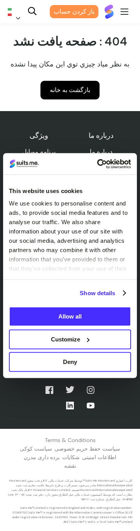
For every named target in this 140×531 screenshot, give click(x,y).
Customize (65, 339)
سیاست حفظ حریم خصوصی (87, 448)
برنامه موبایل (39, 152)
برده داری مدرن (42, 457)
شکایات (71, 457)
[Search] (32, 12)
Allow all (70, 316)
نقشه (70, 465)
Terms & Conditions (70, 440)
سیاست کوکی (36, 448)
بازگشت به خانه (70, 90)
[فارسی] (15, 12)
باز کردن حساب (74, 11)
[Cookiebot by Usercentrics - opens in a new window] (98, 164)
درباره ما (101, 152)
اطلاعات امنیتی (99, 457)
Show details (97, 293)
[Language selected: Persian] (15, 12)
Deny (70, 362)
